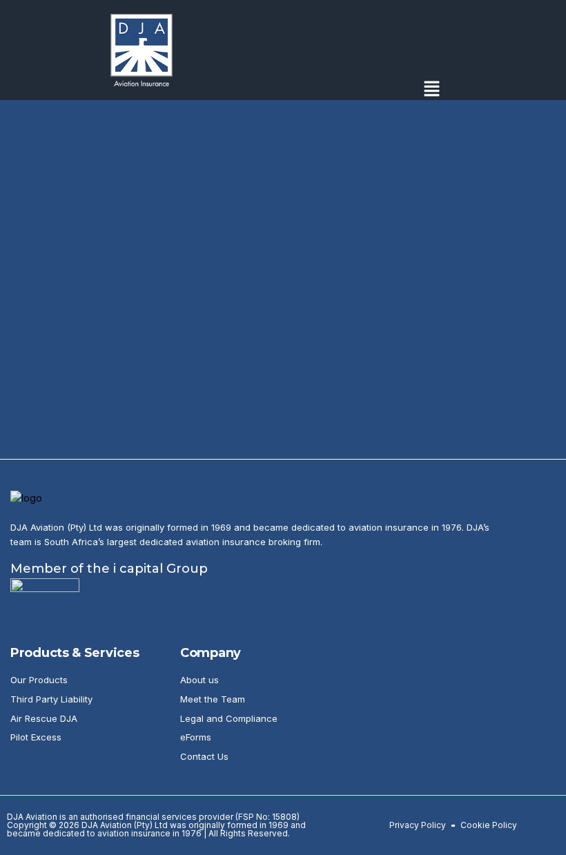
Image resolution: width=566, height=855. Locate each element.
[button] (431, 90)
